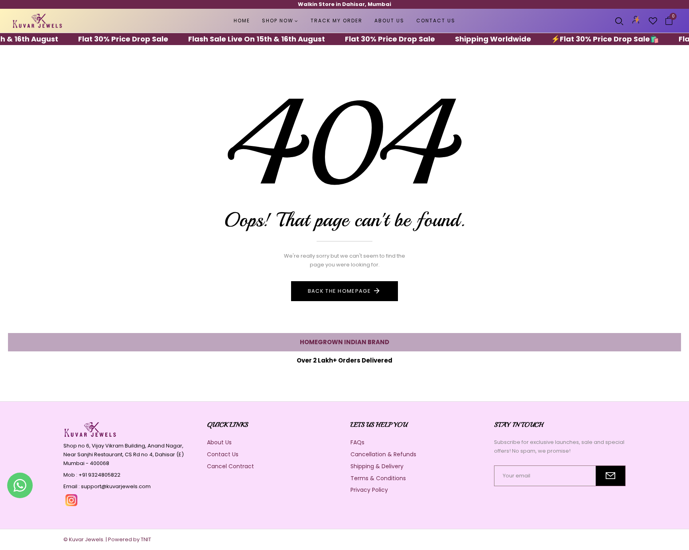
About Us (219, 442)
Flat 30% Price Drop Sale (114, 39)
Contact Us (222, 454)
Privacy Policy (369, 490)
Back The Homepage (339, 291)
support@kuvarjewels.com (116, 486)
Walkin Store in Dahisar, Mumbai (344, 4)
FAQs (357, 442)
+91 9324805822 (99, 475)
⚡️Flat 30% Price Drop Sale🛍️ (595, 39)
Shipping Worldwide (483, 39)
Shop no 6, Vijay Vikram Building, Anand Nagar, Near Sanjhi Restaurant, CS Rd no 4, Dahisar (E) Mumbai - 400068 (123, 454)
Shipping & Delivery (377, 466)
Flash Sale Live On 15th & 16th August (247, 39)
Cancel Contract (230, 466)
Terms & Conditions (378, 478)
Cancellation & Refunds (383, 454)
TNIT (146, 539)
